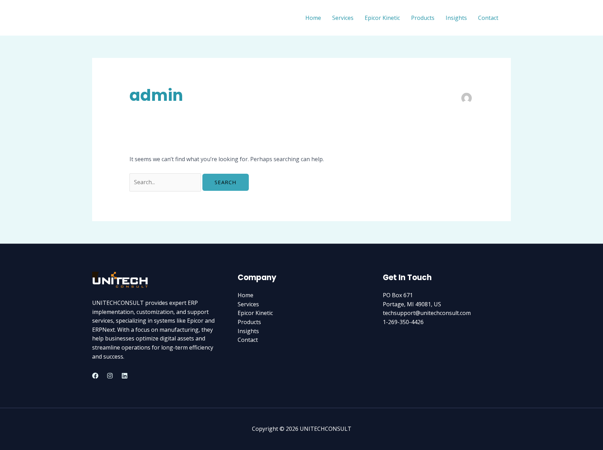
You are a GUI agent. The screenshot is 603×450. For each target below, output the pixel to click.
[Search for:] (165, 182)
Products (422, 18)
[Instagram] (110, 376)
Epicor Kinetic (382, 18)
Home (313, 18)
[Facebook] (95, 376)
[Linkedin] (124, 376)
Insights (456, 18)
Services (342, 18)
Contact (488, 18)
